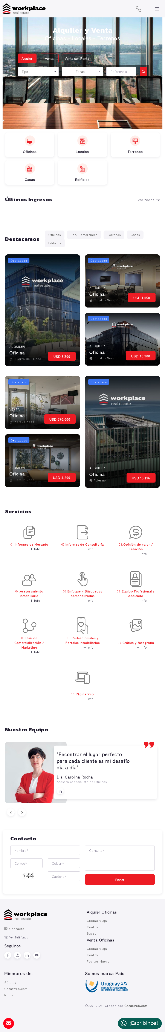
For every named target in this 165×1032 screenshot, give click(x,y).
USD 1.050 (141, 297)
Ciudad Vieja (97, 920)
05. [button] (82, 596)
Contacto (16, 928)
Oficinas (54, 234)
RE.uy (8, 995)
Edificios (54, 243)
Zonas (80, 71)
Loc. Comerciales (84, 234)
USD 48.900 (140, 355)
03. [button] (136, 549)
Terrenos (114, 234)
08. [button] (83, 642)
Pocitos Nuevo (98, 961)
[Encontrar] (143, 71)
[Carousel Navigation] (82, 812)
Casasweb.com (16, 988)
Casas (135, 234)
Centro (92, 926)
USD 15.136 (141, 477)
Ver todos (146, 199)
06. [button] (136, 596)
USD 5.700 (61, 356)
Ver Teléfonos (18, 937)
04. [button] (29, 596)
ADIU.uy (10, 982)
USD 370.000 (59, 419)
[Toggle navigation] (157, 8)
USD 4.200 (61, 477)
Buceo (92, 933)
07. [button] (29, 644)
